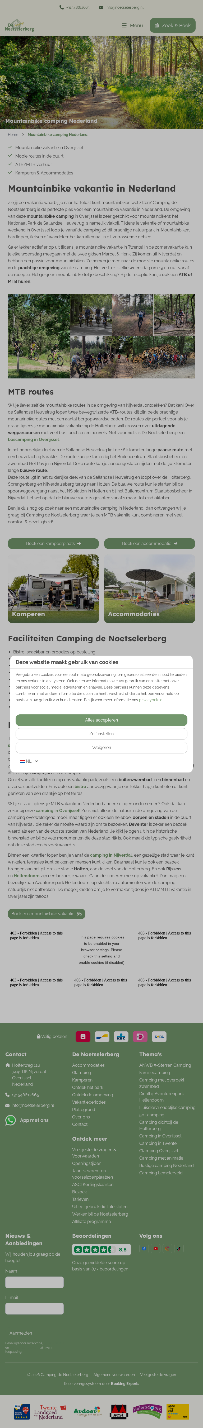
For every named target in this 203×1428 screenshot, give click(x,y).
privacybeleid (151, 700)
